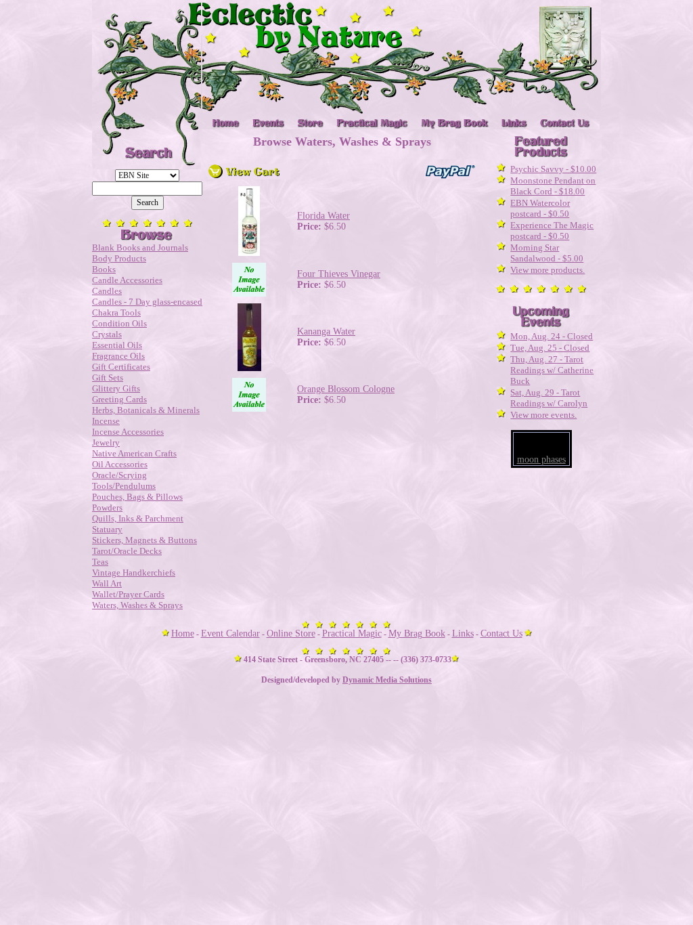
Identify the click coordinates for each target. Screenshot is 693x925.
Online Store (291, 633)
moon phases (541, 459)
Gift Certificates (121, 367)
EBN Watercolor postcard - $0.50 (540, 208)
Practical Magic (352, 633)
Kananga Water (326, 331)
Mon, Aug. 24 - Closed (551, 336)
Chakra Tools (116, 312)
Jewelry (106, 442)
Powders (107, 507)
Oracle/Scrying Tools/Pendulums (124, 480)
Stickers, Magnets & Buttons (144, 540)
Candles (107, 291)
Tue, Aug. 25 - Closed (549, 348)
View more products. (547, 270)
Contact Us (501, 633)
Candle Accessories (127, 280)
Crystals (107, 334)
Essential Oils (117, 345)
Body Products (119, 258)
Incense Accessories (128, 432)
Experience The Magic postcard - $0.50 (552, 230)
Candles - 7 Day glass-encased (147, 302)
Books (104, 269)
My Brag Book (416, 633)
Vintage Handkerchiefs (133, 572)
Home (182, 633)
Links (463, 633)
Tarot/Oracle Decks (127, 551)
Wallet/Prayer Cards (128, 594)
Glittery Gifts (116, 388)
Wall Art (107, 583)
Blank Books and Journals (140, 247)
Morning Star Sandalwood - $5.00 (546, 252)
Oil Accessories (120, 464)
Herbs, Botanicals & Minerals (146, 410)
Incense (106, 421)
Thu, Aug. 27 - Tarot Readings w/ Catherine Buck (552, 370)
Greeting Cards (119, 399)
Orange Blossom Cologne (346, 389)
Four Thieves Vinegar (338, 274)
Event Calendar (230, 633)
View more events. (543, 415)
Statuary (107, 529)
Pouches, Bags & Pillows (137, 497)
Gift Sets (107, 377)
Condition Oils (119, 323)
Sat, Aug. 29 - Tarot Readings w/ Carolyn (548, 397)
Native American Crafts (134, 453)
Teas (100, 562)
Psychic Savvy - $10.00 (553, 169)
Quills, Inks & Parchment (137, 518)
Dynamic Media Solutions (387, 680)
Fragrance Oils (118, 356)
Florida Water (323, 216)
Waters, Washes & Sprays (137, 605)
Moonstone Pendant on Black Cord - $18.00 (553, 185)
